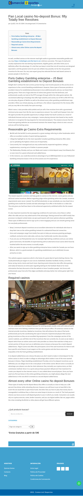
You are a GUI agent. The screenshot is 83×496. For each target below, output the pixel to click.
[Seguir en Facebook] (58, 469)
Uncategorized (30, 23)
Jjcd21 (13, 23)
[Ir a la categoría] (32, 426)
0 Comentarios (41, 23)
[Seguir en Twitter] (67, 469)
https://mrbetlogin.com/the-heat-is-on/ (27, 61)
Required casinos (17, 44)
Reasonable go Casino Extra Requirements (25, 42)
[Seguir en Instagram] (63, 469)
